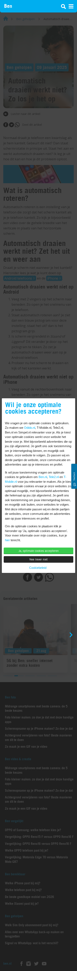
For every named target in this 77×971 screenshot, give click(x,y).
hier (7, 540)
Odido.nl (29, 427)
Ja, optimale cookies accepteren (38, 550)
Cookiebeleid (37, 567)
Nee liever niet (38, 559)
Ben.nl (43, 477)
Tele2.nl (54, 477)
